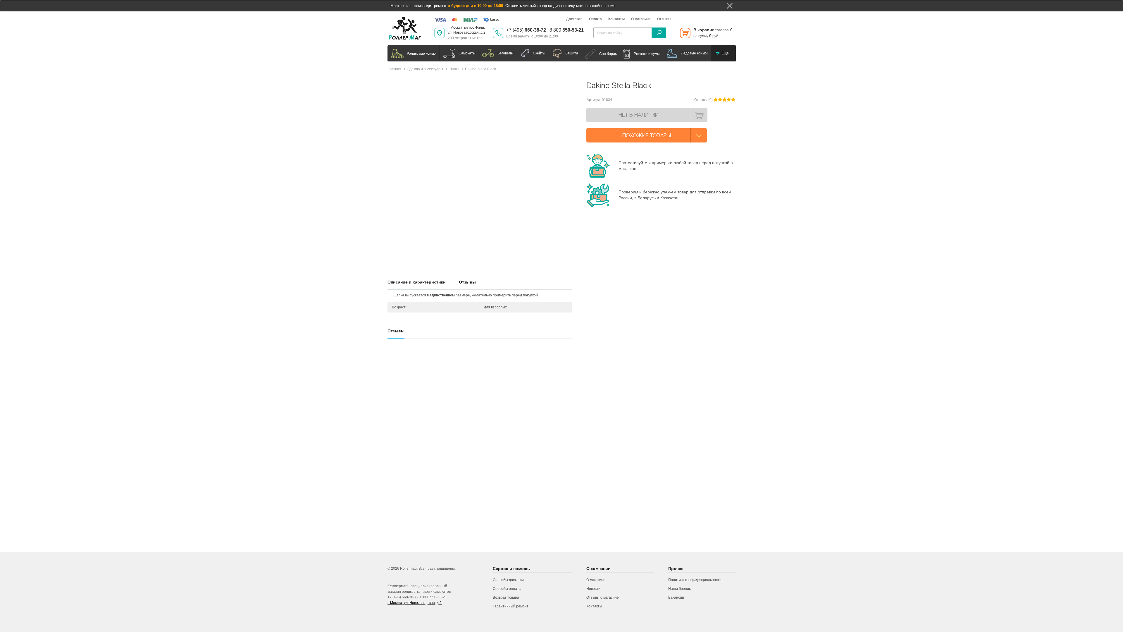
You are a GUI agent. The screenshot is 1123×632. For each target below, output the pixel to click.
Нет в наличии (639, 115)
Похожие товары (646, 135)
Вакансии (676, 597)
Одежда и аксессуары (425, 69)
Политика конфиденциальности (694, 580)
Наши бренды (680, 589)
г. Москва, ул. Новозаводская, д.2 (414, 603)
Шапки (454, 69)
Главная (394, 69)
